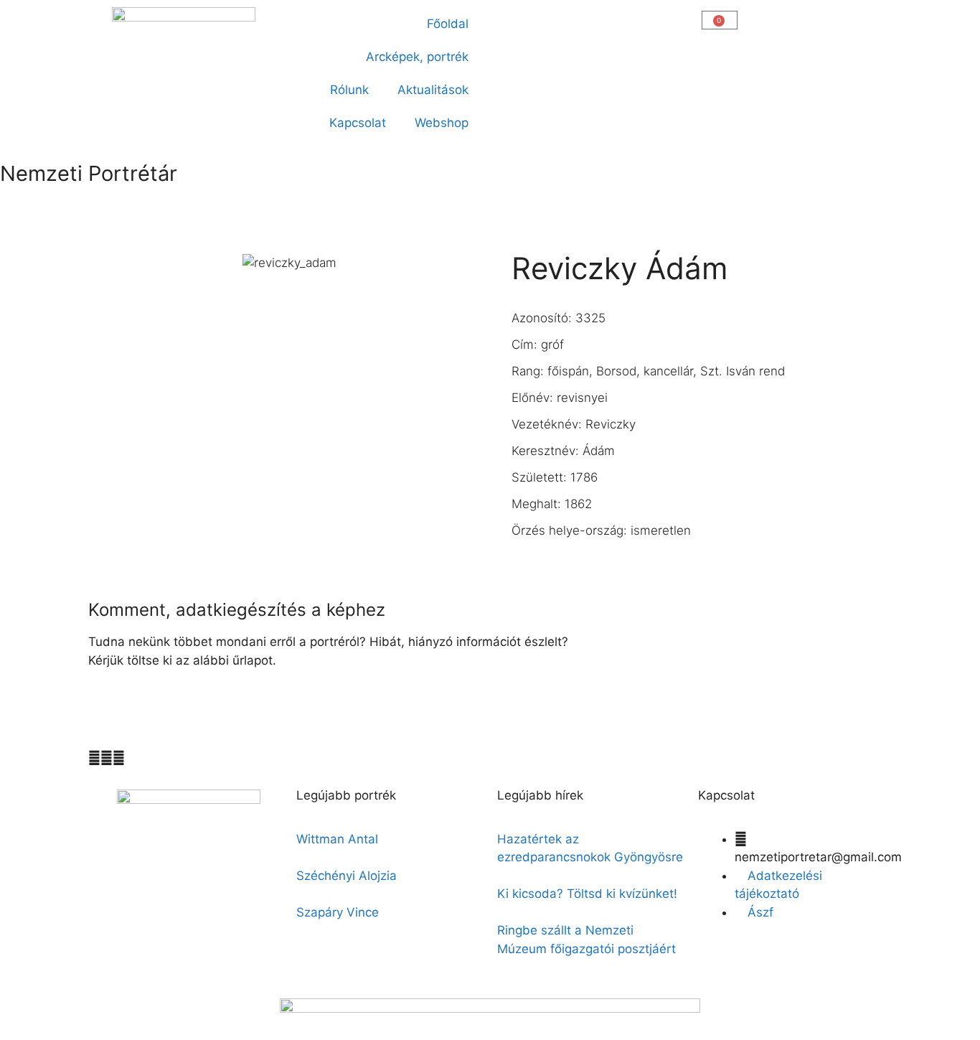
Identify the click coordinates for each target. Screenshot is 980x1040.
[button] (509, 19)
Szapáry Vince (337, 912)
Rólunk (349, 90)
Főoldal (447, 24)
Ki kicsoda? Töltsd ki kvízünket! (587, 893)
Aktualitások (432, 90)
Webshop (441, 123)
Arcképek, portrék (417, 57)
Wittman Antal (339, 839)
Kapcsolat (357, 123)
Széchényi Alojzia (346, 875)
